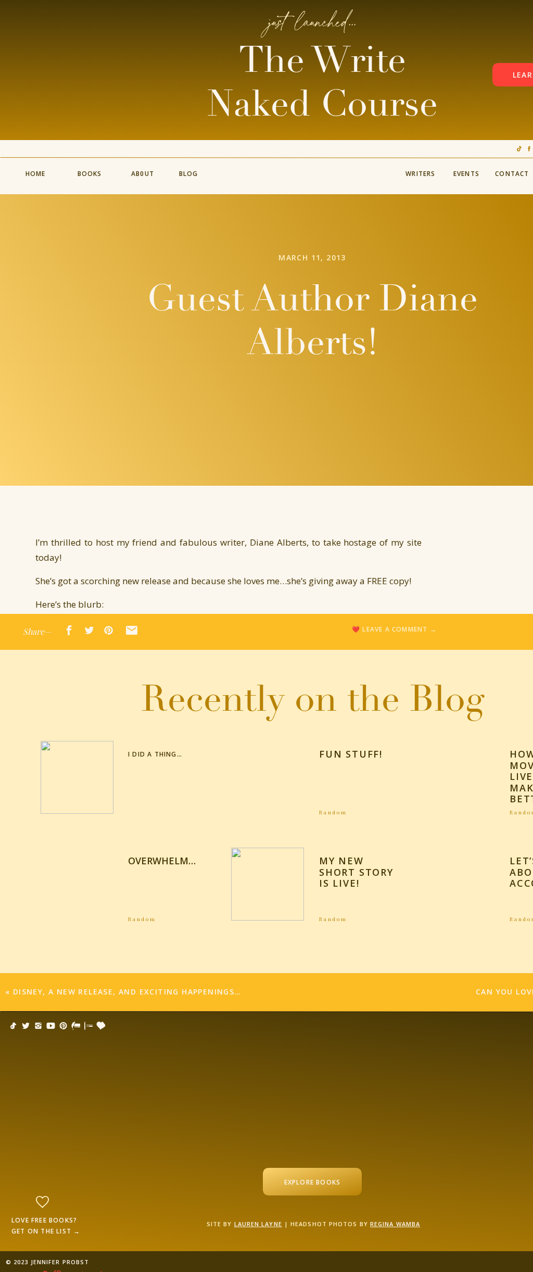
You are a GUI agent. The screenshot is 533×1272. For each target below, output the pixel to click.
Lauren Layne (258, 1224)
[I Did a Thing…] (77, 777)
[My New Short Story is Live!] (267, 884)
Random (333, 812)
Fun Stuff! (351, 754)
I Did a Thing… (155, 754)
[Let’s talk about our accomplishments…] (458, 884)
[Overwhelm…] (77, 884)
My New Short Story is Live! (356, 871)
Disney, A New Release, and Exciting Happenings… (127, 992)
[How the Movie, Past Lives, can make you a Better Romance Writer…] (458, 777)
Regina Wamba (395, 1224)
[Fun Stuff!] (267, 777)
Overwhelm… (162, 860)
